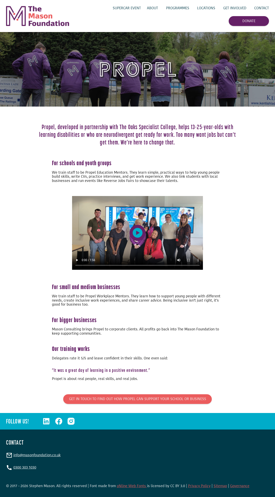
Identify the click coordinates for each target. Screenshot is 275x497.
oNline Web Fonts (132, 486)
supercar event (127, 8)
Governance (239, 486)
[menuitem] (127, 8)
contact (261, 8)
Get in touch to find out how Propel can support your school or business (137, 398)
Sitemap (220, 486)
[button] (138, 233)
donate (248, 21)
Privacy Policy (199, 486)
